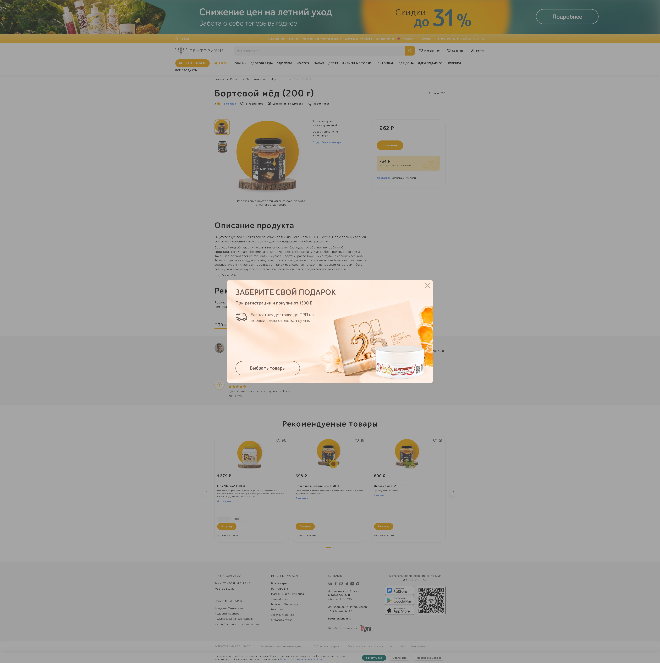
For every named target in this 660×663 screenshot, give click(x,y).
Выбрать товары (268, 368)
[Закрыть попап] (427, 285)
